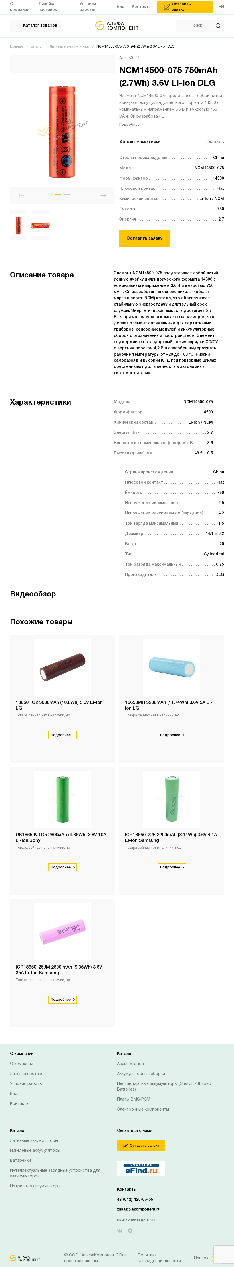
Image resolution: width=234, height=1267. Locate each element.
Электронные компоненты (143, 1109)
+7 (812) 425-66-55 (135, 1200)
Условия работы (26, 1084)
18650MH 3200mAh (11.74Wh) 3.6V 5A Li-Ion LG (169, 705)
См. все (213, 142)
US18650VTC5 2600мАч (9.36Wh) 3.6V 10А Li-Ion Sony (61, 838)
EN (221, 7)
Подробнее (129, 124)
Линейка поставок (28, 1074)
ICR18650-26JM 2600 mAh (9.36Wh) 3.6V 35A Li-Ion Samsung (59, 970)
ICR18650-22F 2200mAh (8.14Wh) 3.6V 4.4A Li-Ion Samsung (171, 838)
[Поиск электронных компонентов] (129, 1168)
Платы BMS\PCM (133, 1099)
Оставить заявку (144, 238)
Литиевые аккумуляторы (34, 1141)
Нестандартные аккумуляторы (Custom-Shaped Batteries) (164, 1086)
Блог (14, 1094)
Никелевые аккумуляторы (35, 1151)
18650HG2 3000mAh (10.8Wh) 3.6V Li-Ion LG (59, 705)
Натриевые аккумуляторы (35, 1186)
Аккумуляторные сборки (141, 1074)
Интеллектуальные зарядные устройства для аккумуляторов (55, 1173)
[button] (58, 194)
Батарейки (20, 1161)
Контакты (19, 1104)
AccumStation (130, 1064)
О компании (21, 1064)
